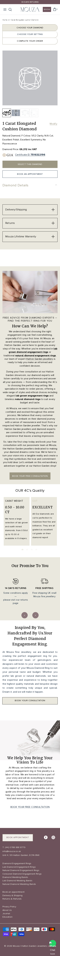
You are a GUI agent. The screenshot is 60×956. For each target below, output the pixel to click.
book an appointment (30, 174)
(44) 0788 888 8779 (14, 847)
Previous (24, 615)
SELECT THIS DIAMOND (30, 164)
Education (7, 917)
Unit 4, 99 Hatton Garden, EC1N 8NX (21, 855)
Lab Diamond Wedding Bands (17, 880)
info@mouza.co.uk (11, 851)
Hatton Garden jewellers (39, 358)
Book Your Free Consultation (30, 807)
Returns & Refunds (12, 899)
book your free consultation (30, 476)
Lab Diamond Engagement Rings (19, 867)
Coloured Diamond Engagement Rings (22, 874)
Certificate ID (30, 154)
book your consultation (30, 700)
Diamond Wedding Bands (15, 877)
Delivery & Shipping (12, 895)
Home (4, 20)
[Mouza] (30, 9)
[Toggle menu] (5, 9)
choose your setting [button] (30, 34)
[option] (30, 78)
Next (35, 615)
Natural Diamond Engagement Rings (20, 870)
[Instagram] (53, 837)
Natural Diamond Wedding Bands (19, 884)
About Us (7, 910)
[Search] (11, 9)
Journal (6, 913)
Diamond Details (15, 185)
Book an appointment (13, 892)
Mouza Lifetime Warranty (20, 236)
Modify (53, 123)
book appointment (17, 837)
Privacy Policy (9, 906)
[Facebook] (46, 837)
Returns (10, 223)
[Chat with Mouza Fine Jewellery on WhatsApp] (52, 943)
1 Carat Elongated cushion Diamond (24, 20)
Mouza (16, 946)
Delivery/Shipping (16, 209)
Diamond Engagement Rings (16, 863)
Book (47, 9)
